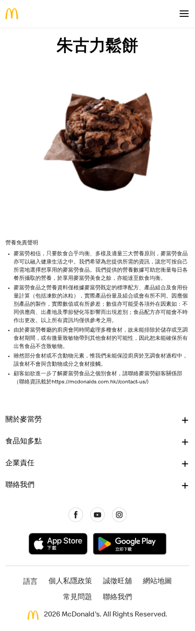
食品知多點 (23, 442)
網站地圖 (157, 582)
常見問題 (77, 597)
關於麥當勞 (23, 420)
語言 (30, 582)
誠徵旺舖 (117, 582)
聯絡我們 (19, 485)
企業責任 (19, 463)
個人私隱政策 (70, 582)
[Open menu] (184, 13)
